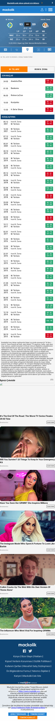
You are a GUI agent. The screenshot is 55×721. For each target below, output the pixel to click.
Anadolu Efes (16, 81)
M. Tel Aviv (9, 19)
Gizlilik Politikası (42, 661)
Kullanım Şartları (13, 666)
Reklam (38, 656)
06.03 (5, 96)
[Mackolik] (8, 9)
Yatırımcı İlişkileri (40, 671)
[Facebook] (24, 651)
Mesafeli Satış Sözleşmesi (36, 666)
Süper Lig (21, 43)
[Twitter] (30, 651)
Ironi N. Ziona (45, 19)
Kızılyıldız (15, 102)
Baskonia (15, 88)
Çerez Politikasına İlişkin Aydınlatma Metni (28, 708)
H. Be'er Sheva (17, 109)
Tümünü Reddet (37, 714)
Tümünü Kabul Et (27, 717)
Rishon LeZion (17, 95)
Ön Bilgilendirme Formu (18, 671)
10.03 (5, 103)
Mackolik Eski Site (32, 676)
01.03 (5, 88)
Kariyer (17, 676)
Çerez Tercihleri (18, 714)
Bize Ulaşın (26, 656)
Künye (16, 656)
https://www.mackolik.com (29, 691)
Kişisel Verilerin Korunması (18, 661)
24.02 (5, 81)
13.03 (5, 110)
